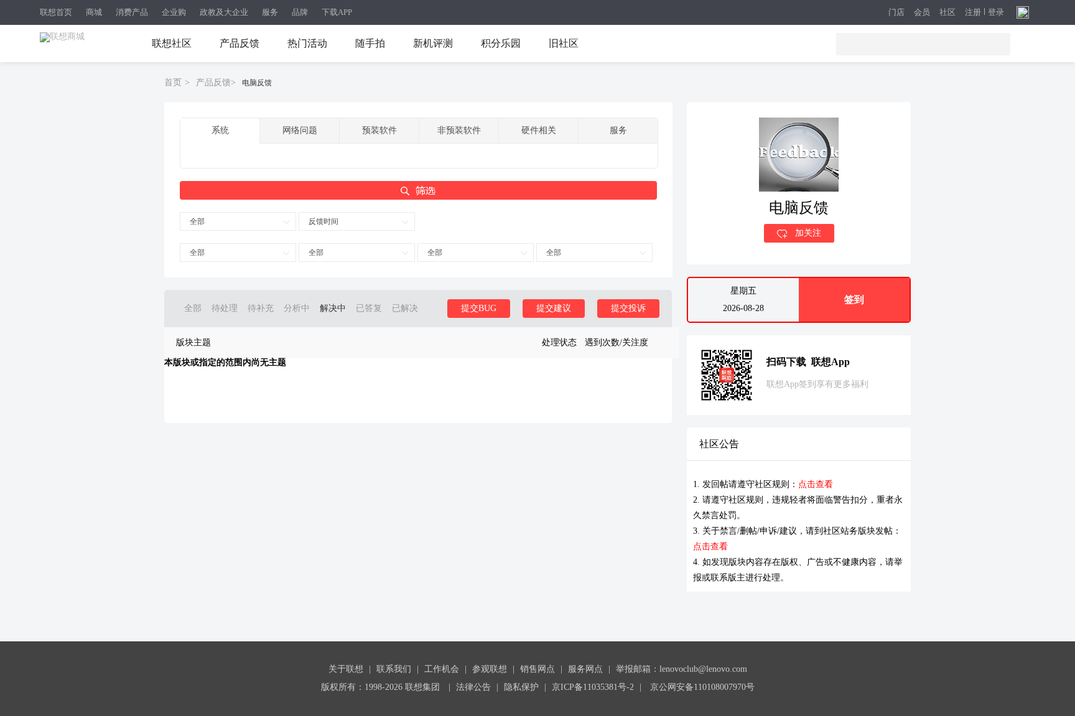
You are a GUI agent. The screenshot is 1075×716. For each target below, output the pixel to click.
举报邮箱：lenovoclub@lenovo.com (681, 669)
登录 (996, 12)
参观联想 (489, 669)
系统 (220, 130)
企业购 (174, 12)
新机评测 (433, 43)
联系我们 (393, 669)
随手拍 (370, 43)
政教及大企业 (224, 12)
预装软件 (379, 130)
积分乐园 (501, 43)
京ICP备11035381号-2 (593, 687)
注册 (973, 12)
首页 (173, 82)
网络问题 (299, 130)
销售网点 (537, 669)
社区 (947, 13)
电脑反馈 (257, 82)
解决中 (333, 308)
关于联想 (345, 669)
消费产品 (132, 12)
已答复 (369, 308)
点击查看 (815, 484)
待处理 (225, 308)
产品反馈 (239, 43)
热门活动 (307, 43)
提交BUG (478, 308)
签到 (854, 299)
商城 (94, 12)
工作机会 (441, 669)
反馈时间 (323, 221)
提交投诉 (628, 308)
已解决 (405, 308)
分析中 (297, 308)
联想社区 (172, 43)
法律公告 (473, 687)
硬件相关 (538, 130)
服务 (270, 12)
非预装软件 (459, 130)
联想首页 (56, 12)
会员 (922, 13)
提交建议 (553, 308)
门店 (896, 13)
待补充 (261, 308)
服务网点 (585, 669)
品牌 (300, 12)
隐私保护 (521, 687)
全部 (197, 221)
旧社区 (564, 43)
